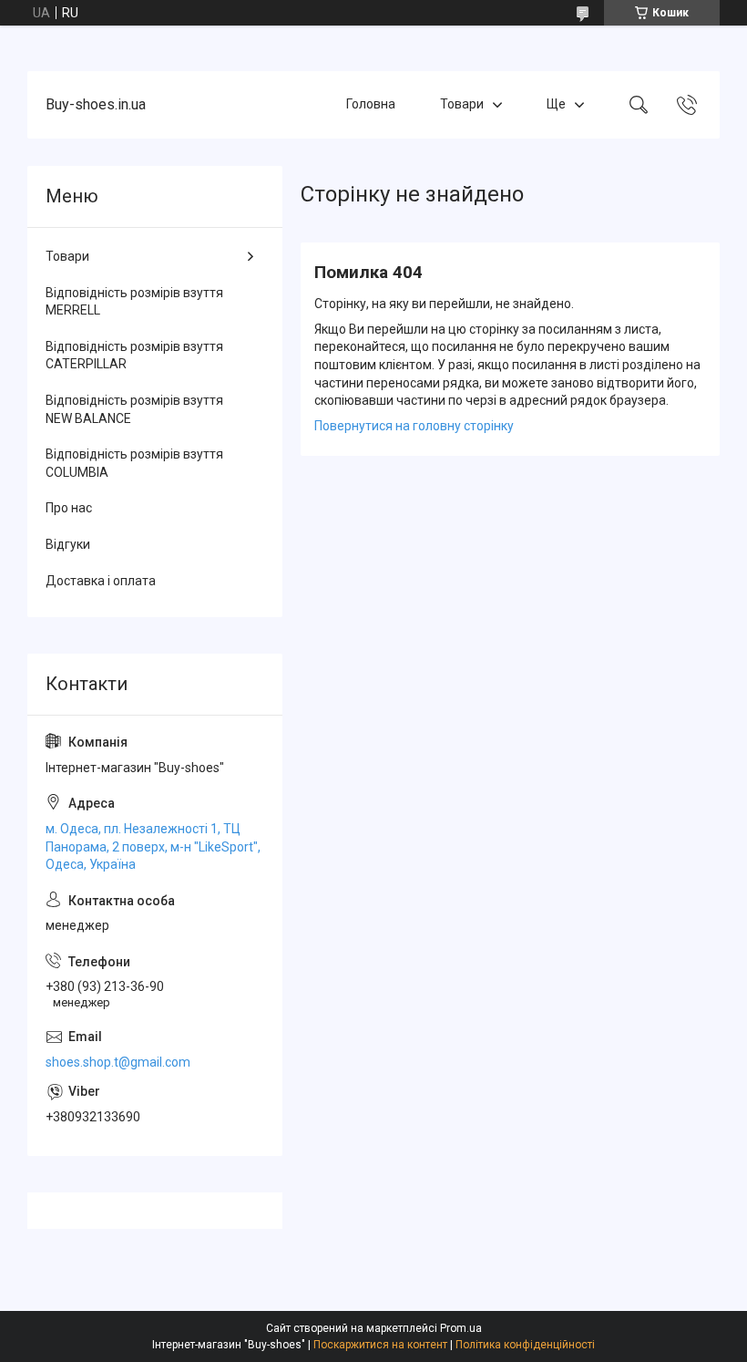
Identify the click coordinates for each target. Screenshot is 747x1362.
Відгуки (68, 544)
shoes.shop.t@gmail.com (118, 1062)
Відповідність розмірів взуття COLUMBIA (134, 463)
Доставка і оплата (101, 580)
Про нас (69, 507)
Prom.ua (461, 1328)
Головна (370, 104)
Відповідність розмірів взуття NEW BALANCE (134, 409)
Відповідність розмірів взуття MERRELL (134, 301)
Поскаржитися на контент (380, 1344)
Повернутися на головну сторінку (414, 425)
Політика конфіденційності (525, 1344)
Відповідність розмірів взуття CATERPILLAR (134, 355)
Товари (462, 104)
